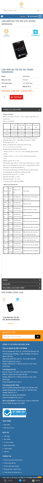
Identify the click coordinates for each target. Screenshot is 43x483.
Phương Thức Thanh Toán (12, 469)
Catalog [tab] (6, 284)
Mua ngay (18, 97)
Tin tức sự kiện (8, 442)
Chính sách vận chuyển (11, 466)
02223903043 (21, 395)
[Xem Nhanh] (16, 313)
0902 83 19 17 (12, 364)
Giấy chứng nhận (9, 445)
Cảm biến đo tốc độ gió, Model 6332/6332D (11, 318)
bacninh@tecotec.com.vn (15, 397)
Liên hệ (6, 451)
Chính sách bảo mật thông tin (13, 460)
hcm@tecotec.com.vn (14, 361)
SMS (23, 480)
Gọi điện (9, 480)
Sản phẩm (7, 439)
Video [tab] (5, 280)
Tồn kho (22, 16)
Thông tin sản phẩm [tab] (12, 110)
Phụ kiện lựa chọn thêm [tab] (13, 288)
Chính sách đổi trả (10, 463)
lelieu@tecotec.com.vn (14, 382)
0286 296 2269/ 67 (16, 359)
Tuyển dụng (8, 448)
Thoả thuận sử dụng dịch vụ (13, 472)
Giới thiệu (7, 425)
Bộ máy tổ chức (9, 428)
